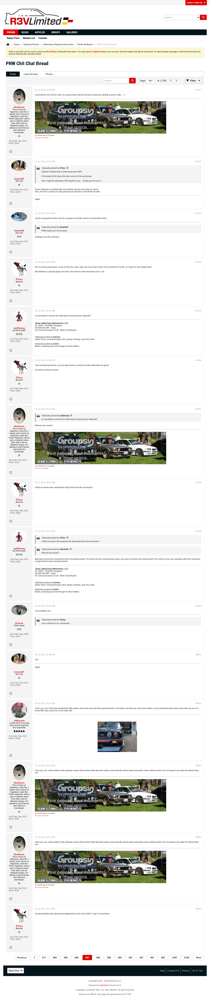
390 (120, 957)
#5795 (198, 311)
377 (44, 957)
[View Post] (67, 168)
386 (76, 957)
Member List (29, 38)
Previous (22, 957)
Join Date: (13, 141)
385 (66, 957)
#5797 (198, 409)
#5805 (198, 909)
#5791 (198, 90)
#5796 (198, 360)
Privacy (185, 970)
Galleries (71, 32)
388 (98, 957)
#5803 (198, 765)
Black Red (14, 970)
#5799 (198, 531)
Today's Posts (13, 38)
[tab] (13, 74)
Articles (40, 32)
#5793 (198, 213)
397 (131, 957)
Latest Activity (31, 74)
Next (198, 957)
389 (109, 957)
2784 (186, 957)
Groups (55, 32)
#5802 (198, 703)
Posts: (11, 143)
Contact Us (173, 970)
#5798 (198, 482)
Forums (11, 32)
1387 (174, 957)
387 (87, 957)
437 (141, 957)
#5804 (198, 837)
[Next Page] (176, 80)
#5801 (198, 655)
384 (55, 957)
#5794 (198, 262)
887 (163, 957)
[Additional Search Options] (198, 17)
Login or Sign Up (194, 2)
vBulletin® (104, 985)
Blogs (25, 32)
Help (162, 970)
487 (152, 957)
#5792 (198, 161)
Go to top (197, 970)
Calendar (42, 38)
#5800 (198, 606)
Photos (49, 74)
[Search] (203, 17)
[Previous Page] (171, 80)
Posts (13, 74)
